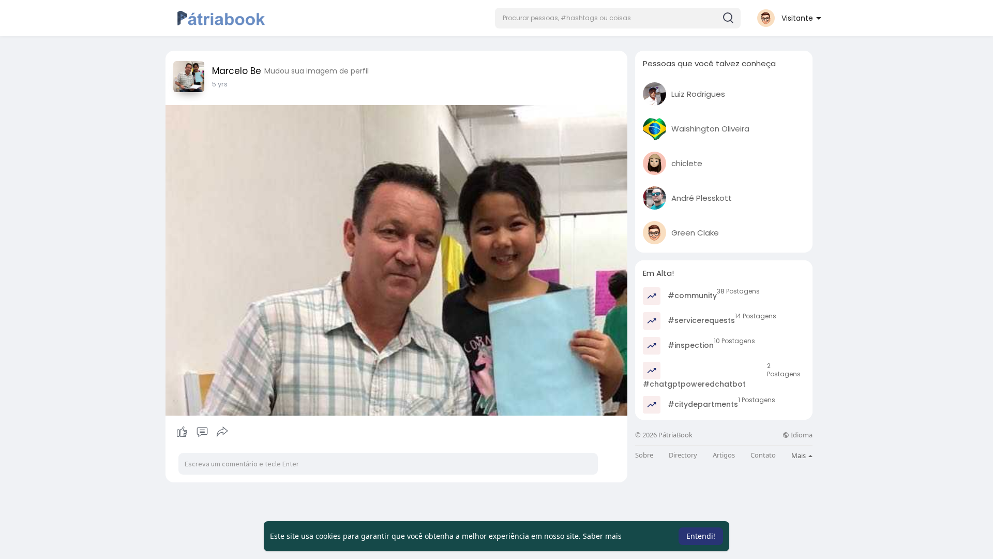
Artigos (724, 455)
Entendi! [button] (700, 536)
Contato (763, 455)
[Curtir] (202, 432)
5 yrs (220, 84)
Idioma (801, 435)
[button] (618, 18)
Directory (683, 455)
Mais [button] (799, 455)
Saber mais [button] (602, 536)
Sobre (644, 455)
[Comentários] (202, 432)
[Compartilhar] (222, 432)
